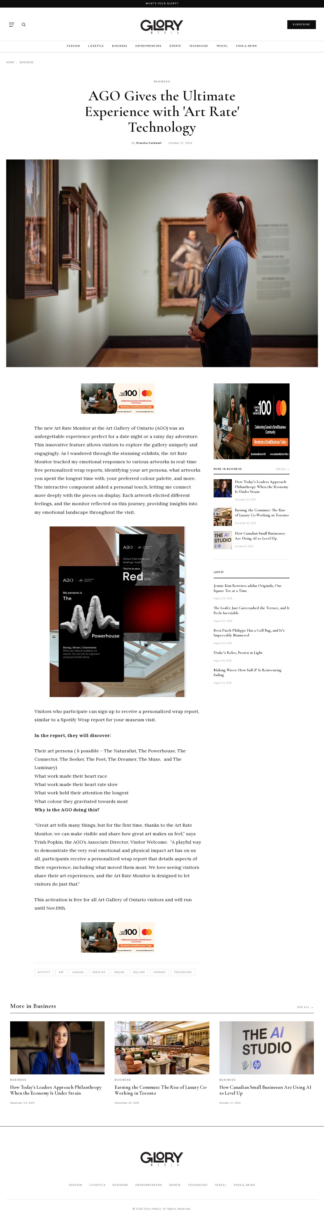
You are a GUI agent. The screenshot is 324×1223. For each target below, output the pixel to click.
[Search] (23, 24)
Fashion (73, 46)
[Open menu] (11, 25)
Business (119, 46)
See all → (283, 469)
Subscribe (301, 24)
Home (10, 62)
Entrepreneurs (148, 46)
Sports (175, 46)
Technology (198, 46)
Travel (222, 46)
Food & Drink (246, 46)
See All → (305, 1007)
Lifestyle (96, 46)
